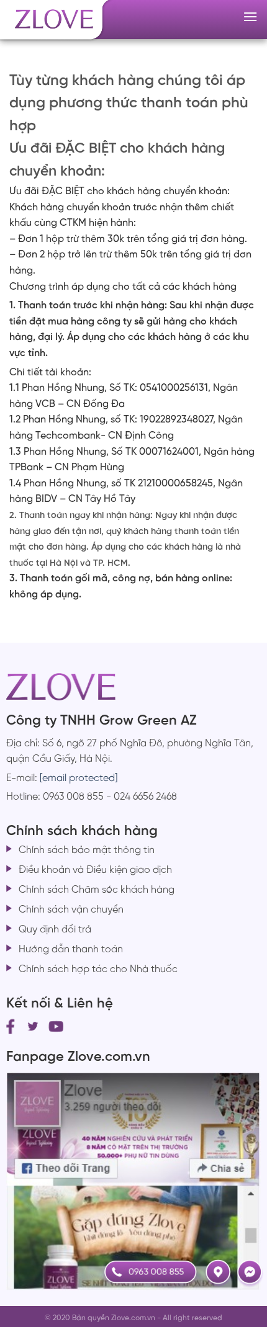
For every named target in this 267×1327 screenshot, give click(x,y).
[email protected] (78, 778)
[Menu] (250, 16)
